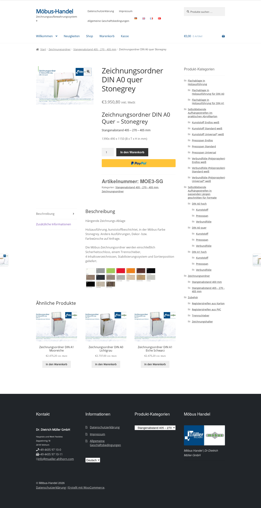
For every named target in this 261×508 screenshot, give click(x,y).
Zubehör (193, 297)
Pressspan (202, 215)
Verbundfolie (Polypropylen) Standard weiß (208, 169)
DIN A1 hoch (199, 252)
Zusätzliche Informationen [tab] (53, 224)
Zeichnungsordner (60, 49)
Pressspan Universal (204, 152)
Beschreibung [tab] (45, 214)
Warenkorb (107, 36)
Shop (89, 36)
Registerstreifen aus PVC (206, 309)
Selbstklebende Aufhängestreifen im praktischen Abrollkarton (202, 113)
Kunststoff (202, 209)
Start (43, 49)
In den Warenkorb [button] (56, 364)
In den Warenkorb (132, 152)
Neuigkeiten (72, 36)
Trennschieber (200, 315)
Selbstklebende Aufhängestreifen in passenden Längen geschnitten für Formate (202, 192)
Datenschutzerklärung (101, 11)
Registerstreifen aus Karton (208, 303)
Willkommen (44, 36)
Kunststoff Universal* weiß (208, 134)
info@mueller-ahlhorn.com (56, 459)
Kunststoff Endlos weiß (205, 122)
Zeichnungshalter (202, 321)
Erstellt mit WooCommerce (86, 488)
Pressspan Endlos (202, 140)
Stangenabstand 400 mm (207, 282)
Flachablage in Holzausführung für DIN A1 (208, 101)
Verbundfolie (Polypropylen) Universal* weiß (208, 179)
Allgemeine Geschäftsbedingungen (108, 21)
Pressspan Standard (204, 146)
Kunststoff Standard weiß (207, 128)
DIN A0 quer (199, 227)
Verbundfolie (203, 221)
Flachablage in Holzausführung (197, 82)
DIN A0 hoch (199, 203)
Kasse (125, 36)
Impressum (125, 11)
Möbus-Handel (54, 11)
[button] (88, 71)
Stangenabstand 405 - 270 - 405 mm (94, 49)
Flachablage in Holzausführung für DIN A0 (208, 92)
